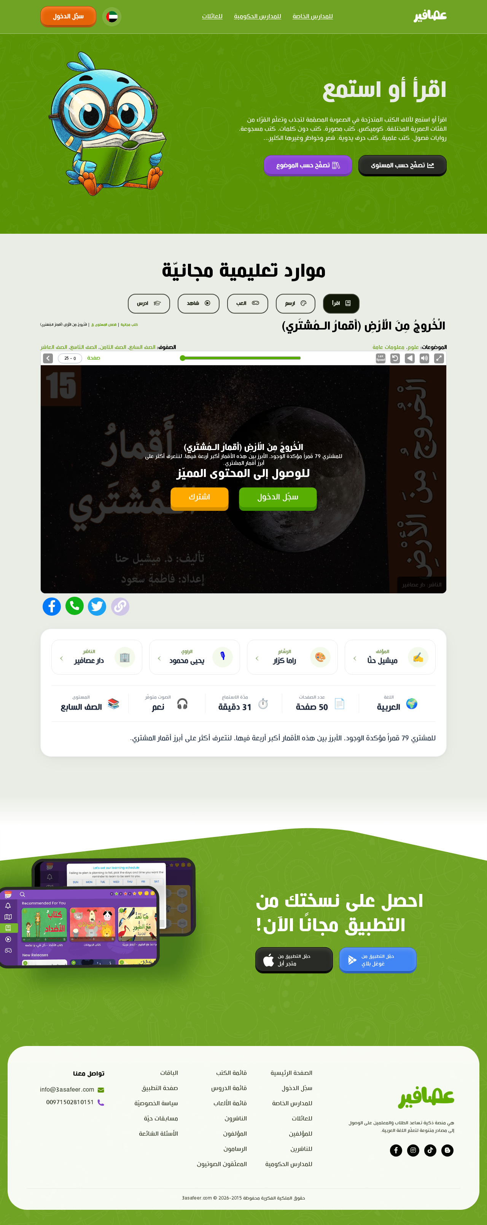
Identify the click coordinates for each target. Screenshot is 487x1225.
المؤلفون (235, 1134)
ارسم (290, 303)
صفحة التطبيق (160, 1088)
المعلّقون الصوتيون (222, 1164)
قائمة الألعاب (230, 1103)
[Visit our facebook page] (396, 1150)
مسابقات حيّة (161, 1118)
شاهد (193, 303)
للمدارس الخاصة (313, 16)
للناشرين (301, 1149)
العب (241, 303)
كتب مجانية (129, 325)
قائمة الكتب (231, 1073)
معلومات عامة (388, 347)
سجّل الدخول (68, 16)
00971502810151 (70, 1102)
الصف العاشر (53, 347)
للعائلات (212, 16)
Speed (380, 358)
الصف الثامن (113, 347)
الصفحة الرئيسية (291, 1073)
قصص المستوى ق (103, 325)
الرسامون (235, 1149)
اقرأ (336, 303)
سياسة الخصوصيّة (156, 1103)
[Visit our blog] (447, 1150)
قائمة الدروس (229, 1088)
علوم (413, 347)
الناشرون (235, 1118)
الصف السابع (142, 347)
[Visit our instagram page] (413, 1150)
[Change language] (111, 16)
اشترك (199, 497)
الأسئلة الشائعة (158, 1134)
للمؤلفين (300, 1134)
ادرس (142, 303)
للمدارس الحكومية (257, 16)
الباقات (169, 1073)
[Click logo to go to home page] (430, 17)
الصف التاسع (83, 347)
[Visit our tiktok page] (430, 1150)
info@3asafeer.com (67, 1089)
